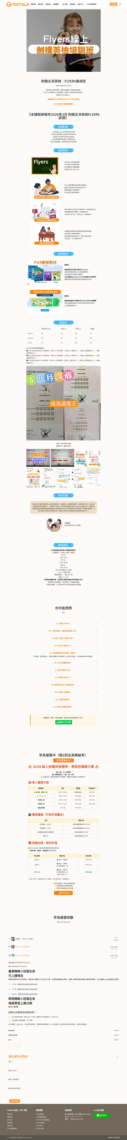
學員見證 (33, 4)
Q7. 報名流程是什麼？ (76, 670)
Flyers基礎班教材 (24, 947)
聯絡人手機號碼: (14, 1079)
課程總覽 (55, 4)
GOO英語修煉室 (91, 4)
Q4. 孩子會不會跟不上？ (75, 646)
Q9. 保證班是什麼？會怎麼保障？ (74, 685)
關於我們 (40, 4)
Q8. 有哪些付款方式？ (76, 677)
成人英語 (65, 4)
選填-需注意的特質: (14, 1088)
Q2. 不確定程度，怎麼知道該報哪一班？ (73, 631)
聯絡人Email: (13, 1070)
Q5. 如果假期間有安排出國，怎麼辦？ (73, 653)
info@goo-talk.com (76, 1117)
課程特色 (48, 4)
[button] (28, 516)
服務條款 (110, 1137)
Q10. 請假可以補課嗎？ (76, 692)
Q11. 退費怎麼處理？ (76, 699)
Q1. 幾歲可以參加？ (76, 623)
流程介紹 (80, 4)
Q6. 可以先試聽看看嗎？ (75, 663)
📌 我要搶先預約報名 (63, 893)
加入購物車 (14, 1101)
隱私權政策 (117, 1137)
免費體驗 (113, 4)
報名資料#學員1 (18, 1056)
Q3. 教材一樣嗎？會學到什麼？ (74, 638)
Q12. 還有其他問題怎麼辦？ (75, 707)
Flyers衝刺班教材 (24, 955)
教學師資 (72, 4)
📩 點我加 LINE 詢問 (64, 722)
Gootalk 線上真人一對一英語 (14, 1137)
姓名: (10, 1061)
